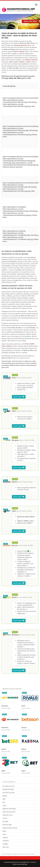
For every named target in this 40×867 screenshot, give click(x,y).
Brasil (15, 854)
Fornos (5, 818)
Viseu (23, 854)
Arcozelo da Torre (9, 786)
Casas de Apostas (7, 854)
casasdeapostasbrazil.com (22, 45)
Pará (19, 854)
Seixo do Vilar (26, 378)
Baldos (5, 796)
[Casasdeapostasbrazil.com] (18, 9)
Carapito (5, 844)
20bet (11, 62)
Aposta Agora (18, 397)
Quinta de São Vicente (10, 828)
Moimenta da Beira (9, 812)
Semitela (5, 821)
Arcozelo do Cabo (8, 793)
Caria (4, 834)
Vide (4, 799)
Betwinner (34, 60)
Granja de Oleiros (8, 789)
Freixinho (6, 841)
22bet (15, 51)
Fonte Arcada (7, 825)
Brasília (32, 327)
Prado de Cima (7, 815)
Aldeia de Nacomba (9, 809)
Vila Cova (6, 847)
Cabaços (5, 837)
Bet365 (21, 62)
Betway (21, 51)
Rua (4, 802)
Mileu (4, 831)
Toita (4, 805)
